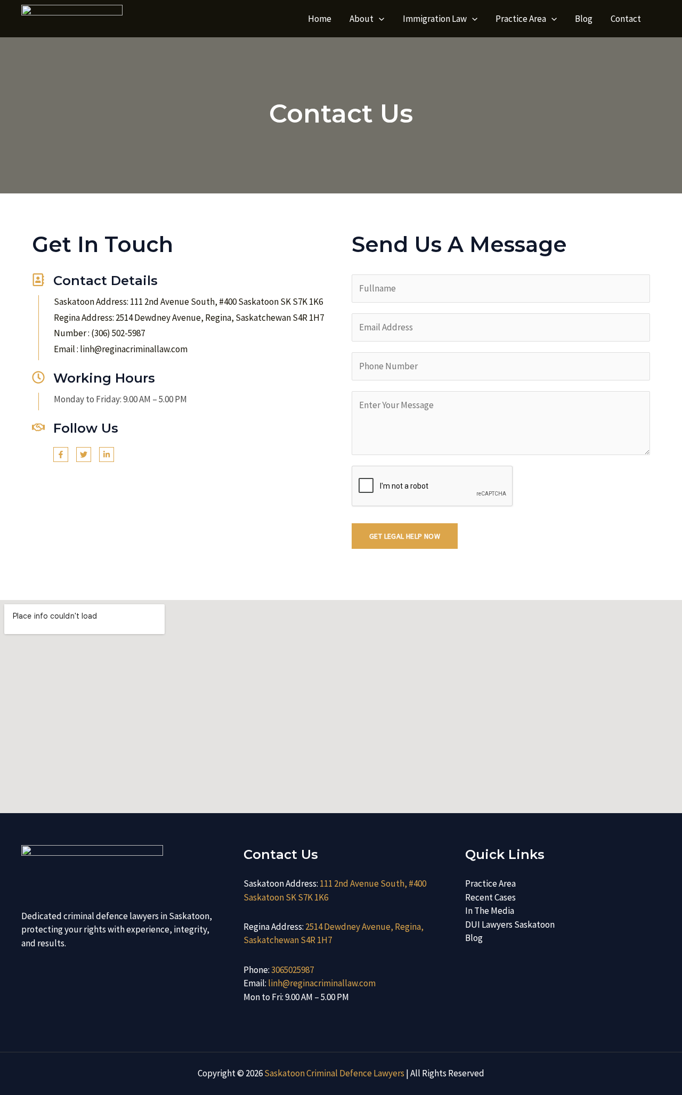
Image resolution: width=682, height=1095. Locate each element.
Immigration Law (435, 19)
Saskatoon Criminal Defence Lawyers (334, 1073)
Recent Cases (490, 897)
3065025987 (292, 970)
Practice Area (521, 19)
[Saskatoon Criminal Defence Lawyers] (72, 17)
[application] (379, 19)
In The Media (489, 910)
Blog (583, 19)
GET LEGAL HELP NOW (404, 536)
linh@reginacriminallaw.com (322, 983)
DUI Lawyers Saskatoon (510, 924)
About (362, 19)
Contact (626, 19)
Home (319, 19)
